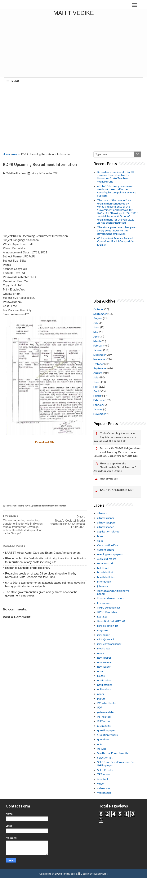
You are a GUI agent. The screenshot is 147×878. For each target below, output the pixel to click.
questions (103, 739)
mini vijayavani (105, 639)
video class (103, 788)
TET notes (103, 774)
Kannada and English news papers (113, 592)
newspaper (104, 666)
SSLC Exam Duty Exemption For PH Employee (116, 763)
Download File (45, 442)
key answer (104, 603)
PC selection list (107, 703)
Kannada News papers (110, 598)
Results (101, 748)
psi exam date (105, 712)
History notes (109, 478)
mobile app (103, 648)
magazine (102, 630)
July (95, 322)
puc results (104, 725)
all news (102, 513)
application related (108, 531)
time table (103, 779)
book (100, 536)
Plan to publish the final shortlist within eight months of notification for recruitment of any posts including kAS (45, 560)
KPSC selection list (108, 607)
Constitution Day (107, 545)
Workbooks (104, 792)
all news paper (105, 517)
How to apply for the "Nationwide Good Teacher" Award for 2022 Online (114, 467)
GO (137, 154)
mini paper (103, 634)
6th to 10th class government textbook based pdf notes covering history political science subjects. (45, 584)
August (97, 318)
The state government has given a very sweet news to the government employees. (116, 230)
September (100, 313)
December (99, 354)
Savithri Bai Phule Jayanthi (112, 753)
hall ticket (103, 568)
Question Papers (107, 734)
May (95, 332)
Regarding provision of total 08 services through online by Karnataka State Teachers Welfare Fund (40, 575)
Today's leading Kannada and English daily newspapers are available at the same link (115, 437)
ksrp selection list (107, 625)
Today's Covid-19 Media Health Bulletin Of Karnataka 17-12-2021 (67, 524)
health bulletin (105, 577)
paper (100, 693)
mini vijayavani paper (109, 643)
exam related (105, 563)
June (96, 327)
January (98, 350)
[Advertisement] (73, 119)
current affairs (105, 549)
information (104, 581)
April (96, 336)
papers (101, 698)
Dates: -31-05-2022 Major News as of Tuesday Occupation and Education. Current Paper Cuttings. (117, 452)
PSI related (104, 716)
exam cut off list (106, 558)
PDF (99, 707)
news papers (105, 662)
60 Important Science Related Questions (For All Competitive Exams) (115, 241)
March (97, 341)
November (99, 359)
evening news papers (110, 554)
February (98, 345)
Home (6, 154)
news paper (104, 657)
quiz (99, 744)
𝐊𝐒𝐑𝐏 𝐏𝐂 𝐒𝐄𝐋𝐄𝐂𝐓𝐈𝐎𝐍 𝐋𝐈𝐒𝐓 (117, 489)
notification (104, 680)
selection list (105, 757)
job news (102, 586)
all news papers (106, 522)
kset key (102, 616)
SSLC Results (105, 770)
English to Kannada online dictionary (27, 567)
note (100, 671)
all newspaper (105, 526)
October (98, 309)
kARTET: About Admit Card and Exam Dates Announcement (42, 552)
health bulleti (105, 572)
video (100, 783)
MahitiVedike (73, 13)
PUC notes (103, 721)
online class (104, 689)
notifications (104, 684)
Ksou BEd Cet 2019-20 (111, 621)
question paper (106, 730)
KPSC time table (107, 612)
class (100, 540)
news (15, 154)
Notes (101, 675)
